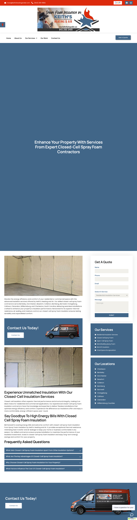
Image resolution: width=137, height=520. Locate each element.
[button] (2, 24)
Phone (97, 275)
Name (97, 267)
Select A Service (101, 292)
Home (8, 38)
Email (97, 283)
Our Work (44, 38)
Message (98, 300)
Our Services (30, 38)
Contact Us (55, 38)
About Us (18, 38)
